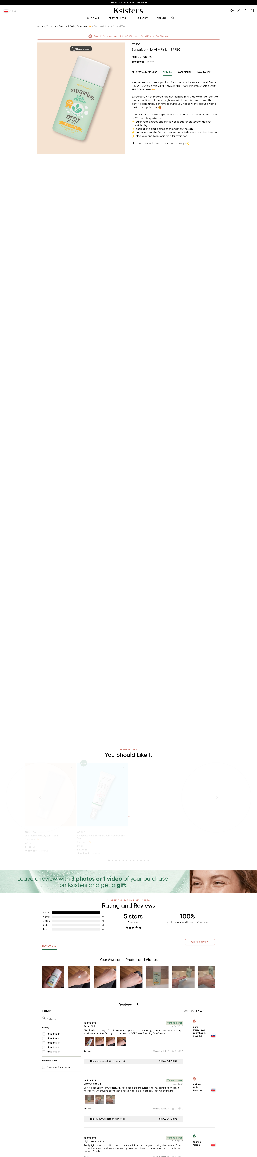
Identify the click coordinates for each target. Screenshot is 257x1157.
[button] (53, 977)
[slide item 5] (123, 860)
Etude (136, 44)
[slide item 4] (120, 860)
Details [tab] (167, 72)
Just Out (141, 18)
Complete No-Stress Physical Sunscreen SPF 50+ (101, 837)
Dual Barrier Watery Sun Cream (41, 835)
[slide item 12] (148, 860)
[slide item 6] (127, 860)
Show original (168, 1061)
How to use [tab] (204, 72)
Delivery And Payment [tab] (145, 72)
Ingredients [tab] (184, 72)
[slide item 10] (141, 860)
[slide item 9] (137, 860)
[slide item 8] (134, 860)
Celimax (30, 832)
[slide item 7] (130, 860)
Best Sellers (117, 18)
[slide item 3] (116, 860)
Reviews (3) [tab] (49, 946)
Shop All (93, 18)
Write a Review (200, 942)
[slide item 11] (145, 860)
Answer (87, 1051)
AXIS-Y (81, 832)
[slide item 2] (112, 860)
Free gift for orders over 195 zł (128, 3)
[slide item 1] (109, 860)
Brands (162, 18)
